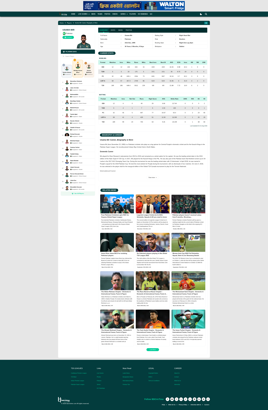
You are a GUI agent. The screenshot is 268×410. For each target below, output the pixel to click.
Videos (115, 14)
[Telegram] (203, 399)
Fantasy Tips (126, 384)
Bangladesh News (128, 377)
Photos (107, 14)
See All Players (79, 193)
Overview (104, 30)
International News (128, 380)
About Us (177, 373)
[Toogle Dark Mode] (201, 14)
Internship (177, 384)
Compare (69, 37)
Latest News (126, 373)
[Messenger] (194, 399)
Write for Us (177, 380)
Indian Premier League (77, 380)
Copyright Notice (153, 373)
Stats (113, 30)
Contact (176, 377)
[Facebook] (167, 399)
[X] (181, 399)
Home (73, 14)
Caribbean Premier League (79, 373)
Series (98, 384)
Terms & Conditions (154, 380)
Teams (100, 14)
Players (132, 14)
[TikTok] (185, 399)
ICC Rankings (143, 14)
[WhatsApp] (190, 399)
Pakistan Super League (77, 384)
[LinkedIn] (199, 399)
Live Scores (100, 373)
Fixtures (99, 380)
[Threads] (208, 399)
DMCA (150, 377)
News (93, 14)
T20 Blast (73, 377)
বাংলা (151, 14)
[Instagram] (176, 399)
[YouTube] (172, 399)
